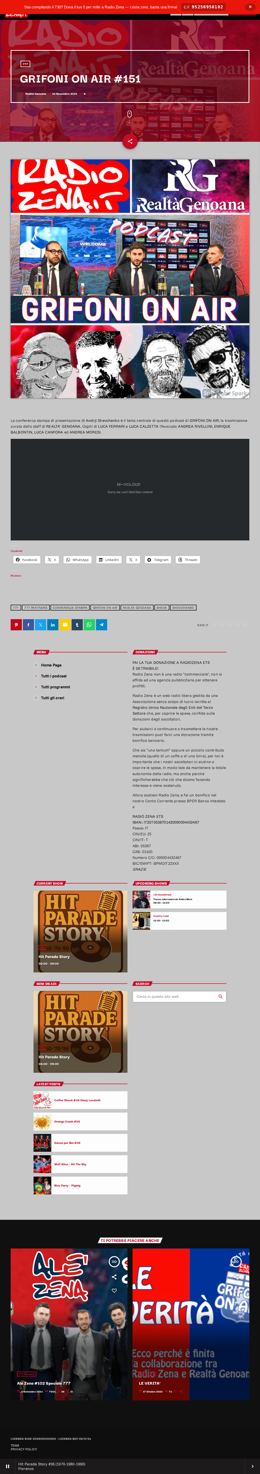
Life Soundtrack (162, 894)
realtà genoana (137, 608)
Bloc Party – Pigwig (67, 1185)
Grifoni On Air (105, 608)
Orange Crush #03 (67, 1121)
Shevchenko (183, 608)
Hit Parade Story (54, 956)
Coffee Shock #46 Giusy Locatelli (77, 1100)
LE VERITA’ (149, 1383)
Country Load (161, 916)
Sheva (162, 608)
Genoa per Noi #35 (67, 1142)
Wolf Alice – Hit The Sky (70, 1164)
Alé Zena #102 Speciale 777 (44, 1383)
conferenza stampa (70, 608)
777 (25, 64)
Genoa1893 (147, 1374)
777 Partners (35, 608)
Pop (42, 947)
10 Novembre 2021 (63, 93)
